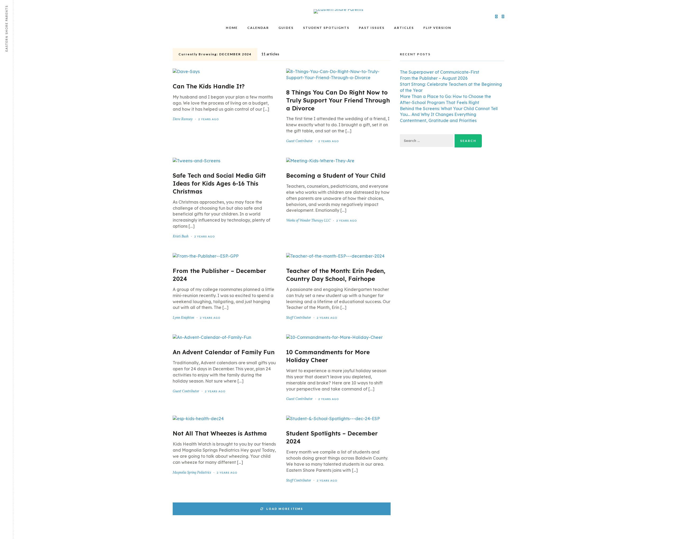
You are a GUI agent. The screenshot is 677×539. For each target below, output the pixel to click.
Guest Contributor (299, 141)
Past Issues (372, 28)
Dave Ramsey (183, 119)
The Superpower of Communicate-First (439, 72)
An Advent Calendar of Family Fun (224, 352)
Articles (404, 28)
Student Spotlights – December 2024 (332, 437)
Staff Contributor (298, 317)
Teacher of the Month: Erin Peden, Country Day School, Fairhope (335, 274)
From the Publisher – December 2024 (219, 274)
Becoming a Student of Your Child (335, 175)
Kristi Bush (181, 236)
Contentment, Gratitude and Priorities (438, 120)
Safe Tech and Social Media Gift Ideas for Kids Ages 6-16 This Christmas (219, 183)
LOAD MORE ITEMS (284, 508)
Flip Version (437, 28)
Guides (286, 28)
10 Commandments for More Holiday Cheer (328, 356)
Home (232, 28)
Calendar (258, 28)
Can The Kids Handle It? (209, 86)
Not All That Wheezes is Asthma (220, 433)
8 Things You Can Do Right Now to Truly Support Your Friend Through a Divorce (338, 100)
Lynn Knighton (183, 317)
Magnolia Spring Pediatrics (192, 472)
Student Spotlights (326, 28)
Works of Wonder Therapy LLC (308, 220)
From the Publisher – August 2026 (434, 78)
